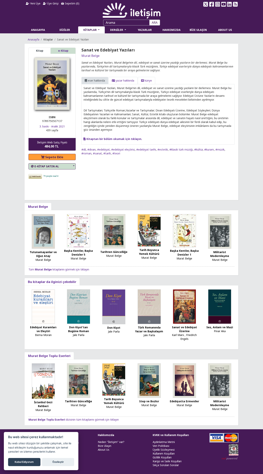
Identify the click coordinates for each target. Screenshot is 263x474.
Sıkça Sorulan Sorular (166, 465)
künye (148, 80)
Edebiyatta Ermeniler (184, 401)
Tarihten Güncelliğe (113, 252)
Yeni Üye (34, 3)
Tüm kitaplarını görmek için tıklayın (58, 269)
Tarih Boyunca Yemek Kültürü (149, 252)
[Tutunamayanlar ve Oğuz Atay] (43, 231)
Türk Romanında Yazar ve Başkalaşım (149, 329)
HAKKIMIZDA (171, 30)
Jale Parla (78, 335)
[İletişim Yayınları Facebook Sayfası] (212, 4)
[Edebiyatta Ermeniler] (184, 380)
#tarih (107, 153)
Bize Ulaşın (104, 446)
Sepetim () (71, 3)
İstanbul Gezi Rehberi (43, 404)
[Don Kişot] (113, 306)
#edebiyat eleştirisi (123, 149)
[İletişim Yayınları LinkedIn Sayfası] (229, 4)
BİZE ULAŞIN (198, 30)
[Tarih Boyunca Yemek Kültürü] (149, 230)
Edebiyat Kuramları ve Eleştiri (43, 329)
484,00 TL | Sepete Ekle (242, 459)
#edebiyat (103, 149)
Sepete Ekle (53, 157)
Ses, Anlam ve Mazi (219, 327)
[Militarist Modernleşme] (219, 231)
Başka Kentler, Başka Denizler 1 (184, 252)
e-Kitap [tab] (63, 50)
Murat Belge (90, 56)
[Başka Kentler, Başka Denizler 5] (78, 230)
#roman (86, 153)
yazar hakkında (124, 80)
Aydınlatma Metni (164, 442)
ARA (154, 22)
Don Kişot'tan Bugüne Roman (78, 329)
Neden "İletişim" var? (111, 442)
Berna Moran (43, 335)
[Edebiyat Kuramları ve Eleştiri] (43, 306)
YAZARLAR (145, 30)
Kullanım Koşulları (164, 453)
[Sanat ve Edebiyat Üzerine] (184, 306)
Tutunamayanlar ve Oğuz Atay (43, 254)
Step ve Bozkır (149, 401)
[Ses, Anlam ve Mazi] (219, 306)
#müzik (219, 149)
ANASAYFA (38, 30)
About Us (103, 449)
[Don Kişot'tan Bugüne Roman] (78, 306)
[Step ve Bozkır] (149, 380)
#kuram (209, 149)
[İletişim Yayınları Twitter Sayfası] (206, 4)
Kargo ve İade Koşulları (167, 461)
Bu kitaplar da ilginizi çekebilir (52, 282)
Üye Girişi (52, 3)
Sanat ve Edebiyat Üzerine (184, 329)
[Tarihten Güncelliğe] (113, 231)
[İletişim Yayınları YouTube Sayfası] (223, 4)
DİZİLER (64, 30)
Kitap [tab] (39, 50)
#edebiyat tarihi (146, 149)
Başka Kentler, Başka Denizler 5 (78, 252)
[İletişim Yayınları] (131, 9)
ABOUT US (225, 30)
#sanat (97, 153)
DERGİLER (117, 30)
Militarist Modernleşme (219, 254)
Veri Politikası (161, 446)
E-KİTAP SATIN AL (46, 166)
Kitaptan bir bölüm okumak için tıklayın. (114, 139)
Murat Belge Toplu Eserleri (49, 356)
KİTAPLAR (90, 30)
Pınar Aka (220, 331)
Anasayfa (33, 39)
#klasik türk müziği (181, 149)
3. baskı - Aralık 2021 (52, 126)
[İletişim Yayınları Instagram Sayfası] (218, 4)
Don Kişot (113, 327)
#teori (116, 153)
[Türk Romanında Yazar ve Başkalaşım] (149, 306)
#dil (83, 149)
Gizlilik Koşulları (162, 457)
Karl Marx (178, 335)
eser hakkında (96, 80)
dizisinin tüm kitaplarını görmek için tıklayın (73, 419)
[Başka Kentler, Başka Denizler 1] (184, 230)
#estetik (162, 149)
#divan (91, 149)
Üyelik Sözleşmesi (164, 449)
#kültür (198, 149)
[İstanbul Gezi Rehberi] (43, 380)
